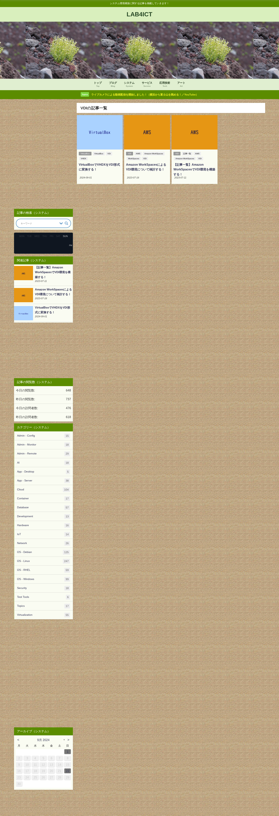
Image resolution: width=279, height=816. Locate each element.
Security (43, 588)
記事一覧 (187, 153)
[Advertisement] (43, 154)
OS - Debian (43, 552)
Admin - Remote (43, 453)
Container (43, 498)
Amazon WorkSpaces (153, 153)
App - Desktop (43, 471)
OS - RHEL (43, 570)
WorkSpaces (133, 158)
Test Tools (43, 597)
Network (43, 543)
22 (67, 770)
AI (43, 462)
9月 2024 (43, 739)
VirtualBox (85, 153)
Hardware (43, 525)
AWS (138, 153)
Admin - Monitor (43, 444)
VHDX (83, 158)
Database (43, 507)
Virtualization (43, 614)
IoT (43, 534)
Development (43, 516)
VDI (109, 153)
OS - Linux (43, 561)
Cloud (43, 489)
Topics (43, 605)
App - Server (43, 480)
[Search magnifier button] (66, 223)
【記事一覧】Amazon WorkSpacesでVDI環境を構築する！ (194, 169)
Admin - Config (43, 435)
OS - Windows (43, 579)
